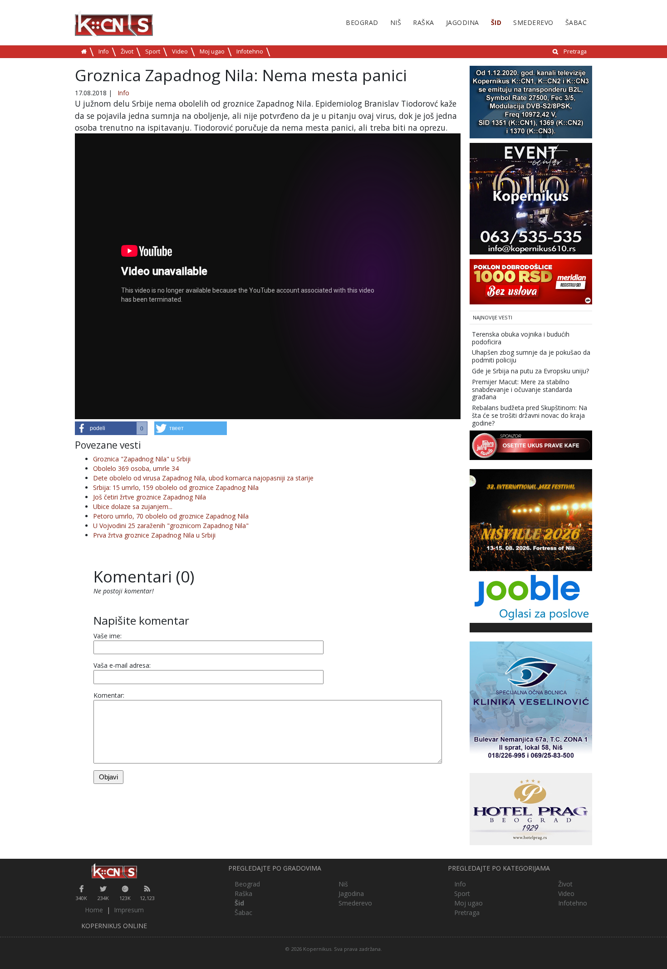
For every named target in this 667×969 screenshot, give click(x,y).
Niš (396, 22)
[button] (111, 428)
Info (103, 51)
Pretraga (575, 51)
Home (94, 909)
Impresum (129, 909)
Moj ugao (212, 51)
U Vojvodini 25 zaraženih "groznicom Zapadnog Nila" (171, 525)
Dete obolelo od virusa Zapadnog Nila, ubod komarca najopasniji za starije (203, 478)
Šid (496, 22)
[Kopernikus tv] (531, 101)
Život (127, 51)
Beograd (362, 22)
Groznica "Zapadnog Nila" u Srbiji (142, 459)
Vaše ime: (107, 635)
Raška (423, 22)
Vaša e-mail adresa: (122, 665)
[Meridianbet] (531, 281)
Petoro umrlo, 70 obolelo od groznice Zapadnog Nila (171, 516)
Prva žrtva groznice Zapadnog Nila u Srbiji (154, 535)
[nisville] (531, 519)
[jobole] (531, 596)
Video (180, 51)
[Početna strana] (114, 871)
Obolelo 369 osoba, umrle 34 (136, 468)
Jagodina (462, 22)
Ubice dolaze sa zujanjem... (132, 506)
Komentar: (108, 695)
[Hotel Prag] (531, 808)
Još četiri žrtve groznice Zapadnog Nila (149, 497)
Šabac (576, 22)
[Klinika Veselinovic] (531, 701)
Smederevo (533, 22)
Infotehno (249, 51)
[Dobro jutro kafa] (531, 444)
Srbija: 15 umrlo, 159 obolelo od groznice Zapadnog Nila (176, 487)
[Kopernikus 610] (531, 198)
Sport (152, 51)
